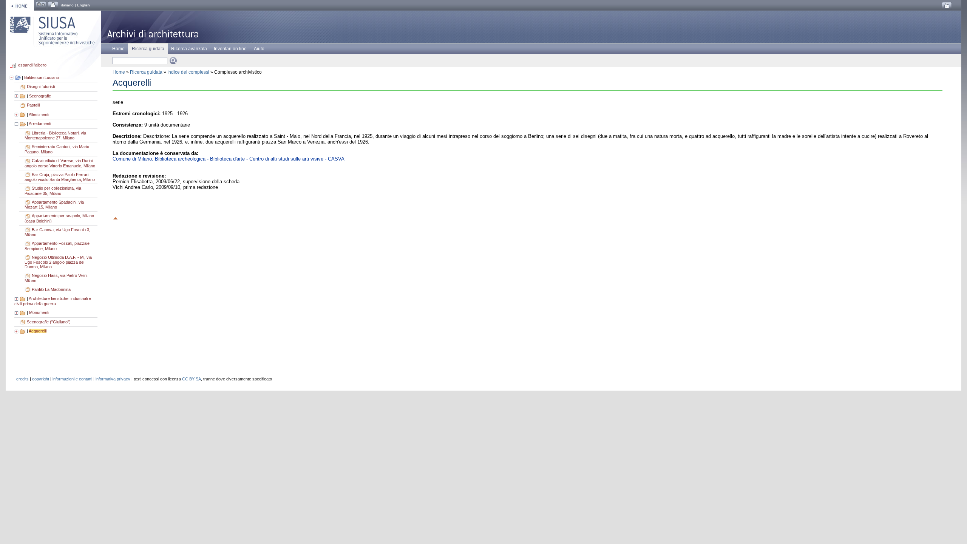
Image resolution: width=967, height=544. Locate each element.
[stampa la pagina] (53, 5)
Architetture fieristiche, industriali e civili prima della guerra (52, 301)
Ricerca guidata (146, 72)
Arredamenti (40, 123)
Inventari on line (230, 48)
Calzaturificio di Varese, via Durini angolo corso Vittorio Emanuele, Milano (60, 163)
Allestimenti (39, 114)
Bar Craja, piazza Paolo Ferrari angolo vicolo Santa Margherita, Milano (60, 177)
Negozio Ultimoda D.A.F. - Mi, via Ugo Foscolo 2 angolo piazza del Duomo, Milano (58, 262)
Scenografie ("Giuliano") (49, 322)
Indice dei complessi (188, 72)
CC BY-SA (191, 379)
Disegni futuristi (41, 86)
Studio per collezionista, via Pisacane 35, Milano (53, 191)
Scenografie (40, 96)
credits (22, 379)
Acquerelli (37, 331)
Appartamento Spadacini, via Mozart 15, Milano (54, 205)
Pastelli (33, 105)
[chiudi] (17, 123)
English (83, 5)
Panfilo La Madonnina (51, 289)
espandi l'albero (32, 65)
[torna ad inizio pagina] (116, 217)
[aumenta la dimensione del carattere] (41, 5)
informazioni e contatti (72, 379)
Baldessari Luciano (41, 77)
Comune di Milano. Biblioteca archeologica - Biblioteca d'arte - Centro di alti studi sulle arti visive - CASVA (228, 159)
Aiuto (259, 48)
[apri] (17, 96)
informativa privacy (113, 379)
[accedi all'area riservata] (947, 6)
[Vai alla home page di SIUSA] (20, 5)
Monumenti (39, 312)
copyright (40, 379)
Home (118, 48)
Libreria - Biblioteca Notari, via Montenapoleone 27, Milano (55, 136)
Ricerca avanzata (189, 48)
